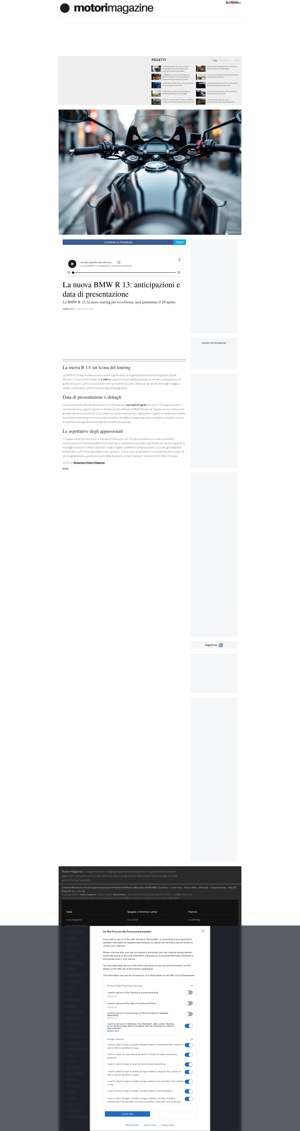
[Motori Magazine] (106, 8)
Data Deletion (132, 1125)
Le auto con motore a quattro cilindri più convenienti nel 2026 (222, 76)
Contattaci (163, 887)
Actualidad (132, 919)
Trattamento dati (218, 887)
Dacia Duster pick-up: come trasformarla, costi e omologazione (220, 101)
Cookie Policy (176, 887)
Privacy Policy (168, 1125)
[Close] (204, 932)
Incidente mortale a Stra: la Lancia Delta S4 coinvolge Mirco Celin (178, 84)
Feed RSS (232, 887)
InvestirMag (194, 919)
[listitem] (150, 985)
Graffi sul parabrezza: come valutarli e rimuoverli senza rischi (222, 92)
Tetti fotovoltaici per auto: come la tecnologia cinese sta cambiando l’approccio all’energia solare (175, 68)
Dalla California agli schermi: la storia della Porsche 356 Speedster (222, 67)
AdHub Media (119, 894)
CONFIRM (127, 1114)
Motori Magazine (72, 871)
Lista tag (81, 891)
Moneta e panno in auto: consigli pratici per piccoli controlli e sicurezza (222, 84)
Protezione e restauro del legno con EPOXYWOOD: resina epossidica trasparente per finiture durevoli (176, 77)
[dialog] (150, 1028)
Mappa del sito (68, 891)
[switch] (189, 992)
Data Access (150, 1125)
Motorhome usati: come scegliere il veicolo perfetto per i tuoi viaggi (176, 92)
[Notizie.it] (233, 3)
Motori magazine (88, 894)
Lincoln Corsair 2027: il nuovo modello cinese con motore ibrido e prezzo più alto (178, 101)
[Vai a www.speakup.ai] (179, 259)
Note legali (203, 887)
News (66, 468)
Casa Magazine (74, 919)
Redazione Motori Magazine (89, 462)
